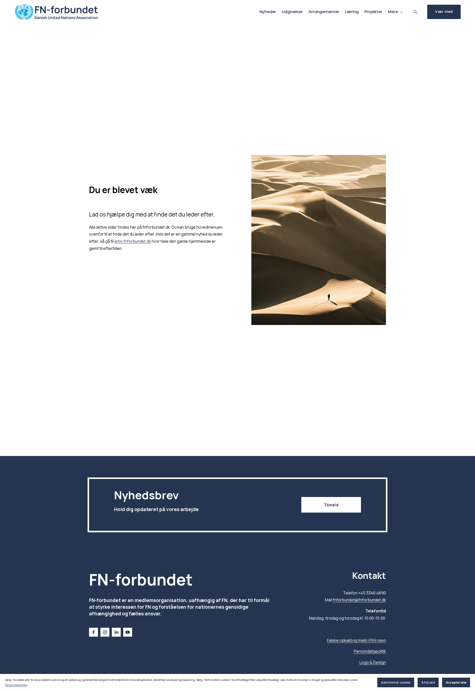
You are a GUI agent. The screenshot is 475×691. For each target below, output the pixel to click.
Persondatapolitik (16, 685)
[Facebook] (93, 632)
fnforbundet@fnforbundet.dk (359, 600)
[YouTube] (127, 632)
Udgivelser (292, 12)
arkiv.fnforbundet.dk (132, 241)
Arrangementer (324, 12)
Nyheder (268, 12)
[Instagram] (104, 632)
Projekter (373, 12)
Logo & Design (372, 662)
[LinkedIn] (116, 632)
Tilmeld (331, 505)
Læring (352, 12)
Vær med (444, 11)
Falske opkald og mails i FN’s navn (356, 640)
